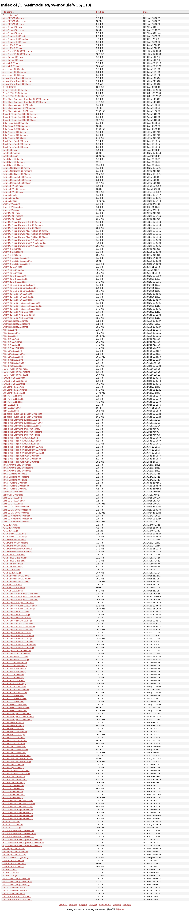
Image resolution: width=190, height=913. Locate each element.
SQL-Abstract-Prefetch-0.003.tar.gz (18, 836)
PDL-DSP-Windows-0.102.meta (17, 549)
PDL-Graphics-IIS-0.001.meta (15, 612)
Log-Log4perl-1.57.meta (13, 387)
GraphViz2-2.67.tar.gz (12, 273)
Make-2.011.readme (11, 408)
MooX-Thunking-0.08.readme (15, 486)
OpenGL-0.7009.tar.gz (12, 504)
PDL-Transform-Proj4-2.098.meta (17, 809)
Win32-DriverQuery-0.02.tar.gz (16, 884)
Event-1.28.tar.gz (10, 156)
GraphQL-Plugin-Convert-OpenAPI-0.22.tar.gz (23, 246)
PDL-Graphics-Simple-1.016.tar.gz (18, 648)
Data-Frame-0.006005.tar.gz (15, 129)
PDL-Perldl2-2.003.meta (13, 776)
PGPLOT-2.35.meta (11, 821)
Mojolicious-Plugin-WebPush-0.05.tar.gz (20, 462)
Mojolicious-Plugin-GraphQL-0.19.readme (21, 441)
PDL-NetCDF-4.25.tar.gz (13, 743)
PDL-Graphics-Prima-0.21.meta (16, 633)
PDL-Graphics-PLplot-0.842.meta (17, 624)
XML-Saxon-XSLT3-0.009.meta (16, 896)
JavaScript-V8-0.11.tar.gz (13, 384)
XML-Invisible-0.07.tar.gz (13, 893)
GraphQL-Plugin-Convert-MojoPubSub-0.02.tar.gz (25, 237)
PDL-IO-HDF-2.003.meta (13, 681)
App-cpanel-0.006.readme (14, 72)
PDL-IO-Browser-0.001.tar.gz (15, 660)
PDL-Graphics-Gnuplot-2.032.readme (19, 606)
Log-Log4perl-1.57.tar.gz (13, 393)
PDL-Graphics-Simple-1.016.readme (19, 645)
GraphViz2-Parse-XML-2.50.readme (18, 315)
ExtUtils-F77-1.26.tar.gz (13, 192)
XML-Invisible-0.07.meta (13, 887)
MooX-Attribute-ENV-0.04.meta (16, 465)
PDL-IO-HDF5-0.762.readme (15, 690)
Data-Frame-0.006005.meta (15, 123)
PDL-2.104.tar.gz (10, 531)
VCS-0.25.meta (9, 869)
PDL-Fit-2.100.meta (11, 570)
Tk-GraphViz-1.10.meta (13, 860)
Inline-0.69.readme (11, 333)
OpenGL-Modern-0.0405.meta (16, 516)
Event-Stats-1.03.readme (13, 162)
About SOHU (105, 905)
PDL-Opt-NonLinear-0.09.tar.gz (16, 761)
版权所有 (120, 909)
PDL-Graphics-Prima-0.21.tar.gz (17, 639)
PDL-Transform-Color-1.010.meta (17, 800)
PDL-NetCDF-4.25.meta (13, 738)
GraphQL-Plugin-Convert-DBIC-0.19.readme (22, 225)
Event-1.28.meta (9, 150)
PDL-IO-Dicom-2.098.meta (14, 663)
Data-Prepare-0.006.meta (14, 132)
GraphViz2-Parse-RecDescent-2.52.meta (21, 303)
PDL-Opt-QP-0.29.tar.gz (13, 768)
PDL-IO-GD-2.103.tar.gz (13, 678)
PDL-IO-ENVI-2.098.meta (14, 669)
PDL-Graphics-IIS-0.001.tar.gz (16, 615)
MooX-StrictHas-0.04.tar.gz (14, 480)
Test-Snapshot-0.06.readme (15, 851)
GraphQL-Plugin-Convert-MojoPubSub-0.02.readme (26, 234)
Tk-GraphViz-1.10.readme (14, 863)
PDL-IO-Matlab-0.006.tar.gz (14, 711)
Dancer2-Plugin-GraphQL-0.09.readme (20, 117)
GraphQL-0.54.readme (12, 216)
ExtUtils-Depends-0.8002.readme (17, 180)
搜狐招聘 (73, 905)
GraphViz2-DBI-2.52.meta (14, 276)
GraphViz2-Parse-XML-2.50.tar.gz (17, 318)
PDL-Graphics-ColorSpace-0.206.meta (20, 594)
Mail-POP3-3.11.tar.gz (12, 402)
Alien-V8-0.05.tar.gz (11, 66)
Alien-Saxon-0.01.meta (13, 57)
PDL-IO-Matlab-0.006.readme (15, 708)
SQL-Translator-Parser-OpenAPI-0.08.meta (22, 839)
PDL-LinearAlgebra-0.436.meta (16, 713)
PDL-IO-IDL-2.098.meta (13, 696)
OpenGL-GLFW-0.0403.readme (16, 510)
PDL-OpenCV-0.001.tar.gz (14, 753)
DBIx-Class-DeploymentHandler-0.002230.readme (25, 99)
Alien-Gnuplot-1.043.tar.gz (14, 42)
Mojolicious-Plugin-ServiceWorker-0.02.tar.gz (23, 453)
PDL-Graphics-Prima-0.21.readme (18, 636)
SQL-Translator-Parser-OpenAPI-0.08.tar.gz (22, 845)
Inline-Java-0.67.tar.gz (12, 357)
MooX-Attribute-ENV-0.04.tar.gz (16, 471)
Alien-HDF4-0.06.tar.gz (13, 48)
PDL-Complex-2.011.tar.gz (14, 537)
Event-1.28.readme (11, 153)
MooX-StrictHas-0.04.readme (15, 477)
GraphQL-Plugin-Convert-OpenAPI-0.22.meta (23, 240)
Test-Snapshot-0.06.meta (13, 848)
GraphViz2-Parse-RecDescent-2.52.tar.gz (21, 309)
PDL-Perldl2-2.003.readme (14, 779)
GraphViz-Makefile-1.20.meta (15, 258)
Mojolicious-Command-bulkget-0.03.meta (21, 420)
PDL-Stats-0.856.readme (13, 794)
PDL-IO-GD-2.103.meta (13, 675)
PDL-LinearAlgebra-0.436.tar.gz (17, 720)
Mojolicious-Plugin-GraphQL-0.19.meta (20, 438)
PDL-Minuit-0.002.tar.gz (13, 726)
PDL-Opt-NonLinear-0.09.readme (17, 758)
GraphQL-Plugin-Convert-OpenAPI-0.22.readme (24, 243)
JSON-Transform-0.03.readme (16, 372)
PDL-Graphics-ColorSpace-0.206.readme (21, 597)
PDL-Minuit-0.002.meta (13, 723)
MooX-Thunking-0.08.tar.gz (14, 489)
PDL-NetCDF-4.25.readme (14, 741)
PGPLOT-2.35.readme (12, 824)
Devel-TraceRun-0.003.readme (16, 144)
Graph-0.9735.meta (11, 204)
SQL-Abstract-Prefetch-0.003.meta (18, 830)
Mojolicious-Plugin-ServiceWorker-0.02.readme (24, 450)
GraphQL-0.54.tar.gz (11, 219)
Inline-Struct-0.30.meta (12, 360)
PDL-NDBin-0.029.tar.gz (13, 735)
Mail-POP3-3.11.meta (12, 396)
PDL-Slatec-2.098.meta (13, 785)
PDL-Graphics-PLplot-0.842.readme (18, 627)
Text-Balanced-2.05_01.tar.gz (15, 857)
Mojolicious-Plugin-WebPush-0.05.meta (20, 456)
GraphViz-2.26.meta (11, 249)
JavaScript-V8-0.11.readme (14, 381)
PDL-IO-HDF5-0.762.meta (14, 687)
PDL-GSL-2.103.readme (13, 588)
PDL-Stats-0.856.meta (12, 791)
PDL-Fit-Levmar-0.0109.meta (15, 576)
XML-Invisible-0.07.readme (14, 890)
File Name (7, 12)
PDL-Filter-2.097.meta (12, 564)
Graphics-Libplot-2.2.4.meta (15, 321)
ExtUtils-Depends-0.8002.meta (16, 177)
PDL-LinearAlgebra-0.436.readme (18, 717)
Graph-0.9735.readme (12, 207)
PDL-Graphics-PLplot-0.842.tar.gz (17, 630)
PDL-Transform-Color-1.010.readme (18, 803)
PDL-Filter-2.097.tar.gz (12, 567)
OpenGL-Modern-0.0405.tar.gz (16, 522)
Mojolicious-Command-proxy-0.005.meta (21, 429)
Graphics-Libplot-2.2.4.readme (16, 324)
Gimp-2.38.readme (11, 198)
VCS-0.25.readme (10, 872)
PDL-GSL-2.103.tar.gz (12, 591)
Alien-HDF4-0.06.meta (12, 45)
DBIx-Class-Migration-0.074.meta (17, 105)
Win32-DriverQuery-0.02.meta (16, 878)
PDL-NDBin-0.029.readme (14, 731)
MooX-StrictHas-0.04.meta (14, 474)
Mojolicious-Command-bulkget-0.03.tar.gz (21, 426)
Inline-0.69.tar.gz (10, 336)
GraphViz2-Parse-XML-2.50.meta (17, 312)
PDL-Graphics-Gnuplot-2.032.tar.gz (18, 609)
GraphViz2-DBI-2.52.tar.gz (14, 282)
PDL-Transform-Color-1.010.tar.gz (17, 806)
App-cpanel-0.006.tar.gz (13, 75)
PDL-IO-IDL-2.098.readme (14, 698)
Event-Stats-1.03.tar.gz (12, 165)
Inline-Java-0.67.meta (12, 351)
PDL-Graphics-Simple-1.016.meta (17, 642)
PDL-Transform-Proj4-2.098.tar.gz (17, 813)
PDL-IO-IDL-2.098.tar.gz (13, 702)
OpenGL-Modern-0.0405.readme (17, 519)
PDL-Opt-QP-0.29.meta (13, 765)
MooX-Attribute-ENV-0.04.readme (17, 468)
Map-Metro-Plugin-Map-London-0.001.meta (22, 414)
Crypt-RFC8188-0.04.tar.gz (14, 96)
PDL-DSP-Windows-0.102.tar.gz (17, 552)
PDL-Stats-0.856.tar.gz (12, 798)
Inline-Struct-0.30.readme (14, 363)
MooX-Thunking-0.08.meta (14, 483)
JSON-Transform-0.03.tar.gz (15, 375)
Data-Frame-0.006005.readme (16, 126)
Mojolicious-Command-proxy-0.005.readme (22, 432)
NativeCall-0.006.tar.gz (12, 495)
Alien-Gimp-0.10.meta (12, 27)
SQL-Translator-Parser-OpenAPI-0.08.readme (23, 842)
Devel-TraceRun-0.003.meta (15, 141)
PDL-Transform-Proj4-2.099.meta (17, 815)
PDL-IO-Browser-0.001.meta (15, 657)
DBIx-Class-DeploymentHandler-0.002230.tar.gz (24, 102)
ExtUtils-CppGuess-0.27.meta (16, 168)
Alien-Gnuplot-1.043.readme (15, 39)
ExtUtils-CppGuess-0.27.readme (17, 171)
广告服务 (83, 905)
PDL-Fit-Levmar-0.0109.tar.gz (15, 582)
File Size (100, 12)
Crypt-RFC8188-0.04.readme (15, 93)
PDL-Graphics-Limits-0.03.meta (16, 618)
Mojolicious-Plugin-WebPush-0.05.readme (21, 459)
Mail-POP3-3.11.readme (13, 399)
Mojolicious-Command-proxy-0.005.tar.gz (21, 435)
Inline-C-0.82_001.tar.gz (13, 348)
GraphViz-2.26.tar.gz (11, 255)
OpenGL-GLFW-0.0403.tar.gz (15, 513)
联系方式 (93, 905)
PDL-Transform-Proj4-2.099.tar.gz (17, 818)
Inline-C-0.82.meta (10, 339)
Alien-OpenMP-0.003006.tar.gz (16, 54)
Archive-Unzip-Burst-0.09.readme (17, 81)
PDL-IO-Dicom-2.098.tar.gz (14, 666)
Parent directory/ (9, 15)
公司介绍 (117, 905)
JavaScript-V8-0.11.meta (13, 378)
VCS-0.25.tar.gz (9, 875)
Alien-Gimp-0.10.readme (13, 30)
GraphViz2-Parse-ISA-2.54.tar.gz (17, 300)
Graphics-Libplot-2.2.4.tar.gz (15, 327)
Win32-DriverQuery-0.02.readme (17, 881)
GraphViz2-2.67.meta (12, 267)
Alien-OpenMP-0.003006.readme (17, 51)
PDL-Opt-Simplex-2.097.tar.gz (16, 773)
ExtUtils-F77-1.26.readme (14, 189)
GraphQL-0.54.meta (11, 213)
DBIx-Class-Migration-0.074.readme (18, 108)
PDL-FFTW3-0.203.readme (15, 558)
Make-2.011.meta (10, 405)
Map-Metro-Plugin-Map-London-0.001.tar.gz (22, 417)
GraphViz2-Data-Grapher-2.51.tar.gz (19, 291)
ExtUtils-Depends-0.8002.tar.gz (16, 183)
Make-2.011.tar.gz (10, 411)
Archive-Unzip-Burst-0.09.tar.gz (16, 84)
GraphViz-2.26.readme (12, 252)
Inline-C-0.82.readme (12, 342)
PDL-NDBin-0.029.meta (13, 728)
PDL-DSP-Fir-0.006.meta (14, 540)
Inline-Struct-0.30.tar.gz (13, 366)
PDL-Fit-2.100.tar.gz (11, 573)
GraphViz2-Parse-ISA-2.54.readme (18, 297)
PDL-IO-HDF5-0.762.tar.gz (14, 693)
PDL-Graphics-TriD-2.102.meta (16, 651)
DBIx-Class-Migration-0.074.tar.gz (17, 111)
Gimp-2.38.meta (9, 195)
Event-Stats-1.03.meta (12, 159)
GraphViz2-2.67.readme (13, 270)
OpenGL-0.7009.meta (12, 498)
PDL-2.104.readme (11, 528)
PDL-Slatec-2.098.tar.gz (13, 788)
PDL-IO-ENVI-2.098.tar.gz (14, 672)
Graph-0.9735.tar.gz (11, 210)
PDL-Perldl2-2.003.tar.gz (13, 783)
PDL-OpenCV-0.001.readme (15, 750)
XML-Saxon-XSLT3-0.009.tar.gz (17, 899)
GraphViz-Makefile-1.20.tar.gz (16, 264)
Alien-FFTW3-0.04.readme (14, 21)
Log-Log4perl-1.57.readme (14, 390)
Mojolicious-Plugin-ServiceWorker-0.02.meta (22, 447)
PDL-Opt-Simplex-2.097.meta (15, 770)
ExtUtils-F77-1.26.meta (13, 186)
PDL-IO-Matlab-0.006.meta (14, 705)
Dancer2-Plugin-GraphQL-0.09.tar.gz (19, 120)
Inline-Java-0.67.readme (13, 354)
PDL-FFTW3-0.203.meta (13, 555)
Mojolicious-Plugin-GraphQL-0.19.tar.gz (20, 444)
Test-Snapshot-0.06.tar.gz (14, 854)
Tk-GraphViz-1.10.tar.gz (13, 866)
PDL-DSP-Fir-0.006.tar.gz (14, 546)
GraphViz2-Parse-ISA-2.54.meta (17, 294)
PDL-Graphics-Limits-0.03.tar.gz (17, 621)
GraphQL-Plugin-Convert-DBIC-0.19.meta (21, 222)
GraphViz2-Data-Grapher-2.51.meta (18, 285)
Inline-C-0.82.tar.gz (11, 345)
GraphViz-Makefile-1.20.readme (17, 261)
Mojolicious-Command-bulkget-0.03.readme (22, 423)
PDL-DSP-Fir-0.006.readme (15, 543)
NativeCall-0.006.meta (12, 492)
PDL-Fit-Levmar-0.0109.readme (17, 579)
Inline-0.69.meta (9, 330)
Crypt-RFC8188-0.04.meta (14, 90)
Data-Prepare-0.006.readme (15, 135)
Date (145, 12)
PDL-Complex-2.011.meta (14, 534)
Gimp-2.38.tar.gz (9, 201)
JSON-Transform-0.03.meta (15, 369)
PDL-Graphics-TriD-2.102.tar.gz (16, 654)
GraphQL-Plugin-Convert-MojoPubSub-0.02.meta (25, 231)
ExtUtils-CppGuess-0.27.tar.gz (16, 174)
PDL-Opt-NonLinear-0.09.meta (16, 755)
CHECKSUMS (9, 87)
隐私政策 (127, 905)
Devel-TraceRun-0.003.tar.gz (15, 147)
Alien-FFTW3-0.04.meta (13, 18)
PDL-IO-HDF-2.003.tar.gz (14, 683)
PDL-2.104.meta (9, 525)
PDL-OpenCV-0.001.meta (14, 746)
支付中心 (63, 905)
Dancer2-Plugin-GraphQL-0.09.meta (19, 114)
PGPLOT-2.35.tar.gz (11, 827)
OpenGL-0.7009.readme (13, 501)
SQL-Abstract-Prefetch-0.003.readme (19, 833)
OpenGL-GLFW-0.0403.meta (15, 507)
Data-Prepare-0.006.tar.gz (14, 138)
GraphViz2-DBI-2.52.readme (15, 279)
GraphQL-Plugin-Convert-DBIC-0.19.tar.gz (21, 228)
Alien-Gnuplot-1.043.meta (14, 36)
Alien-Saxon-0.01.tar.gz (13, 60)
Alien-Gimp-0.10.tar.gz (12, 33)
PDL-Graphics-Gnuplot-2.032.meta (18, 603)
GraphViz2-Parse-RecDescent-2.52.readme (22, 306)
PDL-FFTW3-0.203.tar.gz (13, 561)
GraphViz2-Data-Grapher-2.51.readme (20, 288)
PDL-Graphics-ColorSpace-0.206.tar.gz (20, 600)
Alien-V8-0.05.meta (11, 63)
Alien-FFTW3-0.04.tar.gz (13, 24)
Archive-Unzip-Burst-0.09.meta (16, 78)
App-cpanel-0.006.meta (13, 69)
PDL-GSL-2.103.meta (12, 585)
